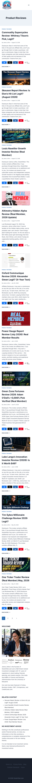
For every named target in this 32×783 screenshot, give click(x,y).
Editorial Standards (13, 767)
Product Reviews (7, 29)
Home (23, 767)
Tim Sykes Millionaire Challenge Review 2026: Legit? (15, 518)
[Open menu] (28, 5)
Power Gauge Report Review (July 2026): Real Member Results (15, 334)
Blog (24, 764)
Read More (6, 66)
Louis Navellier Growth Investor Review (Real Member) (14, 151)
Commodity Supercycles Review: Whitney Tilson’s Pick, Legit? (15, 35)
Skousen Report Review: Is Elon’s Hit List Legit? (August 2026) (16, 93)
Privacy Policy (17, 764)
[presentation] (16, 78)
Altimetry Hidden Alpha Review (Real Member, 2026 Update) (14, 214)
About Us (9, 764)
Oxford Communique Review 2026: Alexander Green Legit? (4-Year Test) (16, 276)
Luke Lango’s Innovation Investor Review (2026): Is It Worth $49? (16, 460)
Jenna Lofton (6, 42)
